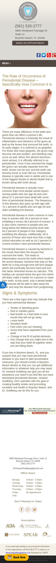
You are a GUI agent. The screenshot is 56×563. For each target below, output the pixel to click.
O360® (45, 553)
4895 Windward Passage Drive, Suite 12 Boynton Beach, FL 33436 (28, 459)
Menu (6, 63)
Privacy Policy (48, 558)
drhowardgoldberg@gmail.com (18, 553)
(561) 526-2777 (28, 26)
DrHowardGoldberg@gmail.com (28, 468)
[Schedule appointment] (16, 557)
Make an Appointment (30, 43)
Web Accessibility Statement (38, 560)
